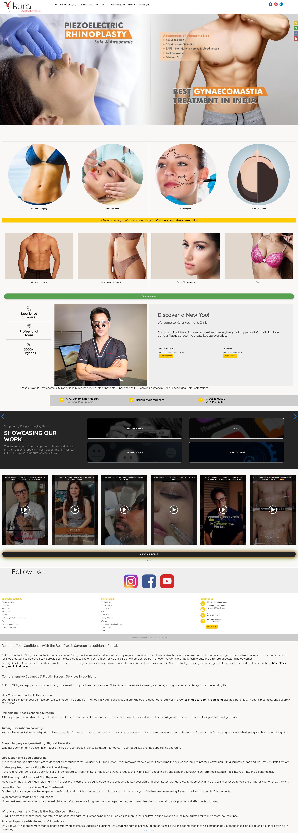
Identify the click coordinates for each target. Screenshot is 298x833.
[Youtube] (167, 580)
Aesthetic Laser (86, 4)
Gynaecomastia (39, 282)
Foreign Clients (106, 618)
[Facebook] (149, 580)
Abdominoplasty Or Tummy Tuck (14, 618)
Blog (102, 612)
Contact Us (211, 626)
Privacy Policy (106, 627)
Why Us (104, 621)
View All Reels (149, 554)
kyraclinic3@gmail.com (216, 608)
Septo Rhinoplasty (186, 282)
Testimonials (135, 452)
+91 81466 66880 (213, 614)
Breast (259, 282)
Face (3, 621)
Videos (237, 428)
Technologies (144, 4)
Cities (103, 630)
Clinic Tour (104, 615)
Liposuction (6, 605)
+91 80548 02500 (213, 615)
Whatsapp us (150, 296)
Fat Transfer (6, 612)
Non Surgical (102, 4)
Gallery (131, 4)
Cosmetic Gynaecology (10, 624)
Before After (135, 428)
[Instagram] (131, 580)
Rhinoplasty (6, 608)
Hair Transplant (118, 4)
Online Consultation (9, 627)
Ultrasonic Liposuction (112, 282)
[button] (144, 830)
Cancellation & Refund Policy (111, 624)
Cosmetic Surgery (68, 4)
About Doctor (166, 356)
